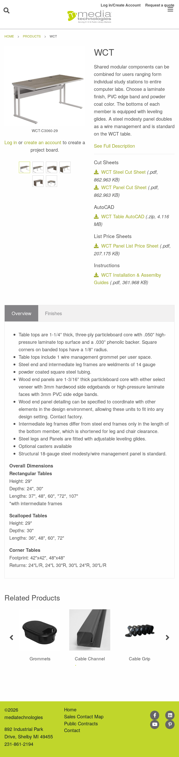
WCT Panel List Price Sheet (130, 245)
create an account (42, 142)
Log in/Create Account (121, 5)
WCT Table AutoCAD (123, 216)
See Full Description (114, 145)
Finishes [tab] (53, 313)
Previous (11, 635)
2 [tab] (85, 665)
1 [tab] (75, 665)
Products (32, 36)
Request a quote (159, 5)
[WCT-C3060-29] (44, 85)
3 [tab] (94, 665)
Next (167, 635)
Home (9, 36)
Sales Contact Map (83, 716)
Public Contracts (81, 723)
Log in (10, 142)
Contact (72, 730)
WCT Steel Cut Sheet (123, 171)
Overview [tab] (21, 313)
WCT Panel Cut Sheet (124, 187)
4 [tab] (103, 665)
